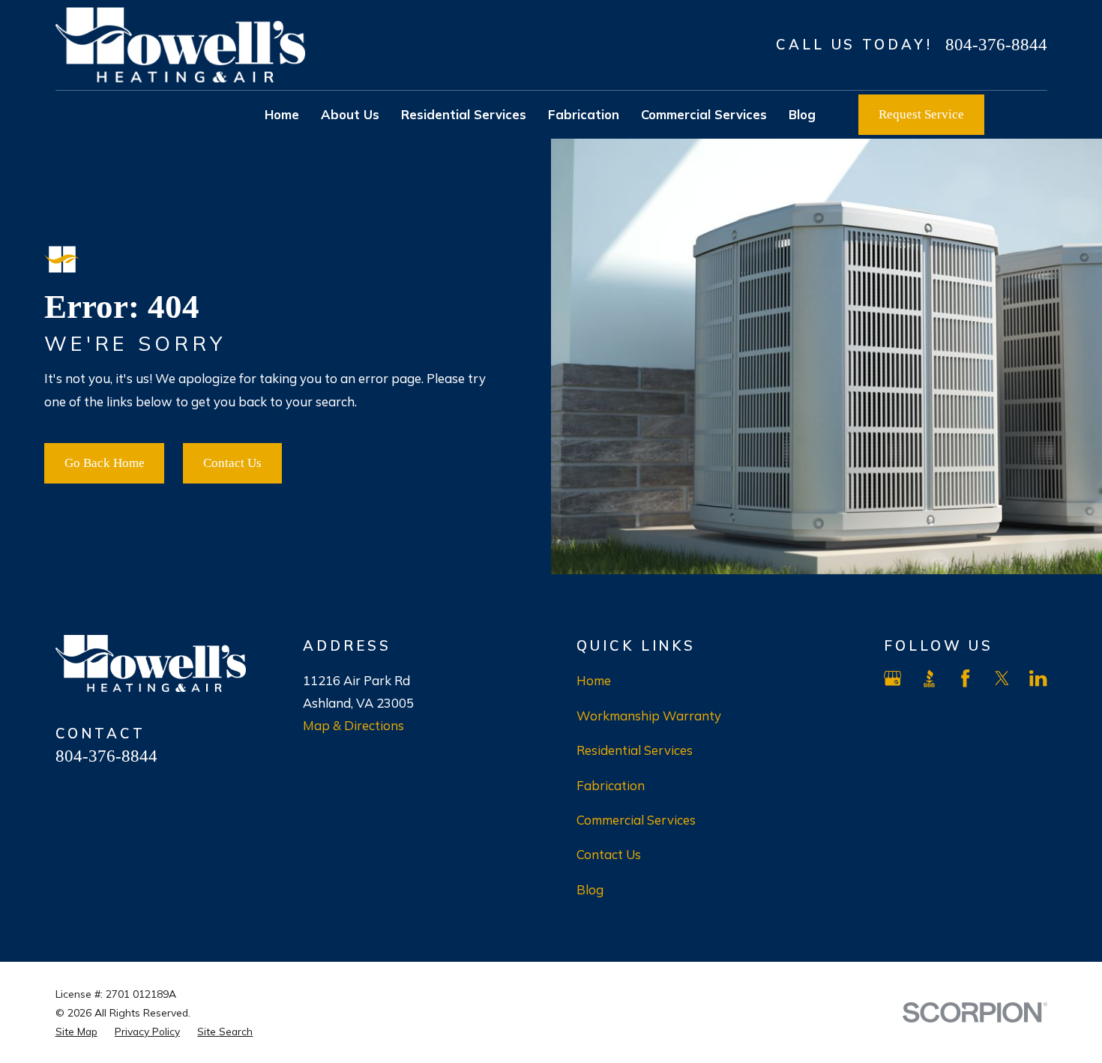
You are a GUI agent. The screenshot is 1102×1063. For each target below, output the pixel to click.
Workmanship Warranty (648, 715)
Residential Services (634, 750)
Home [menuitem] (282, 114)
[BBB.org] (929, 678)
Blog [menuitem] (802, 114)
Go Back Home (104, 463)
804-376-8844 (996, 44)
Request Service (921, 114)
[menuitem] (76, 1031)
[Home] (180, 44)
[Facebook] (965, 678)
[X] (1002, 678)
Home (593, 680)
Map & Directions (353, 725)
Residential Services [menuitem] (463, 114)
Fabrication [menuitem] (583, 114)
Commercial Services (636, 820)
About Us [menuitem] (350, 114)
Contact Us (232, 463)
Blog (589, 889)
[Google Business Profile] (892, 678)
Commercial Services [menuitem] (704, 114)
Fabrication (610, 785)
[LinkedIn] (1038, 678)
